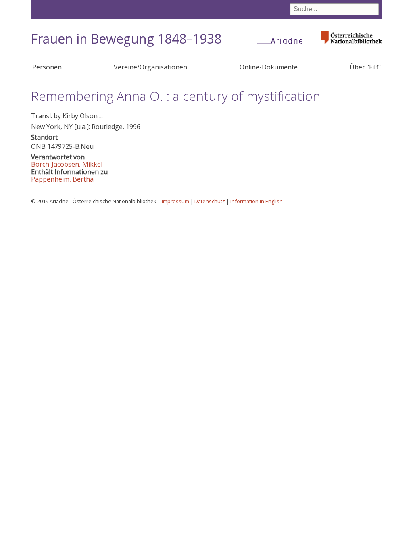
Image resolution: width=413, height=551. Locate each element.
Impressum (175, 201)
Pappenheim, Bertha (62, 179)
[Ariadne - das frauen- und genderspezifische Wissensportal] (282, 40)
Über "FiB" (365, 67)
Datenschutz (209, 201)
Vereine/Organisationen (150, 67)
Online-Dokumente (269, 67)
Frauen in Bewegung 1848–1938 (126, 38)
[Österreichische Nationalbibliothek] (351, 46)
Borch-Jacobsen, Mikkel (66, 164)
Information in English (256, 201)
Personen (47, 67)
